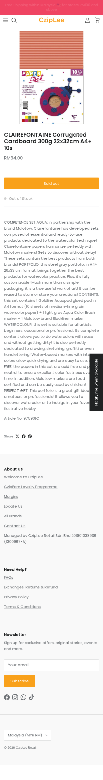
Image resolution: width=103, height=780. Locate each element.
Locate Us (13, 506)
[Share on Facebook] (24, 436)
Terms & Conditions (22, 606)
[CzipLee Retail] (51, 20)
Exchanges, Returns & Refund (31, 587)
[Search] (16, 20)
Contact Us (15, 525)
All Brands (13, 516)
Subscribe (19, 681)
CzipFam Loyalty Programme (31, 486)
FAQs (8, 577)
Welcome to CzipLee (23, 477)
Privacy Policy (16, 596)
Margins (11, 496)
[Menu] (5, 20)
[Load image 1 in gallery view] (51, 77)
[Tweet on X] (17, 436)
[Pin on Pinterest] (30, 436)
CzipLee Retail (26, 747)
